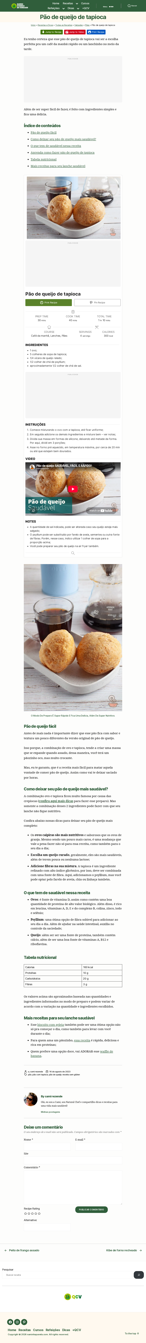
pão (30, 1074)
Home (55, 3)
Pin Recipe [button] (99, 302)
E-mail (80, 1139)
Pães (87, 25)
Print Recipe (97, 32)
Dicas (71, 8)
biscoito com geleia (50, 1025)
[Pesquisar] (139, 1275)
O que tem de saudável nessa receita (56, 146)
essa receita (82, 1040)
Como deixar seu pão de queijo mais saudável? (63, 139)
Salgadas (78, 25)
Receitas (68, 3)
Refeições (54, 8)
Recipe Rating (32, 1208)
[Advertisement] (73, 81)
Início (33, 25)
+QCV (85, 8)
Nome (28, 1139)
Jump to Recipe (53, 32)
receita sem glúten (71, 1074)
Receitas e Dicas (45, 25)
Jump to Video (76, 32)
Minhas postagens (50, 1112)
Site (26, 1153)
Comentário (32, 1167)
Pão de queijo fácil (43, 132)
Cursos (85, 3)
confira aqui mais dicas (56, 801)
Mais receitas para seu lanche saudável (58, 166)
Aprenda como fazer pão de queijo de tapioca (63, 152)
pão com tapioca (40, 1074)
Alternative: (30, 1220)
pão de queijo (55, 1074)
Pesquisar (7, 1269)
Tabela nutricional (43, 159)
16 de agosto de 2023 (59, 1071)
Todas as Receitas (63, 25)
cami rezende (36, 1071)
